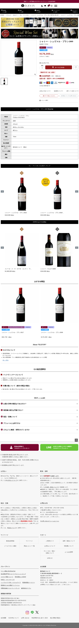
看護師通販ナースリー (28, 582)
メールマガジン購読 (10, 546)
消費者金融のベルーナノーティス (10, 588)
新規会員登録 (10, 541)
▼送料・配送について (51, 487)
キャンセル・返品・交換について (50, 552)
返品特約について (58, 91)
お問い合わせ (25, 618)
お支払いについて (49, 546)
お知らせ (50, 558)
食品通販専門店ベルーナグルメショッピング (13, 574)
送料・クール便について (71, 91)
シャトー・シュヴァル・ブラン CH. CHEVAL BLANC (45, 15)
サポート (43, 535)
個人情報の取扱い (55, 618)
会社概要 (43, 566)
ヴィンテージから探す (56, 11)
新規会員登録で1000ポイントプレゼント (22, 447)
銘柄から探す (21, 11)
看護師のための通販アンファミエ (10, 585)
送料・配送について (69, 541)
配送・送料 (44, 471)
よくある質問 (69, 552)
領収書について (69, 546)
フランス (8, 15)
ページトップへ (76, 440)
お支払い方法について (44, 91)
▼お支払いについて (11, 480)
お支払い (4, 471)
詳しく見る (5, 360)
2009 (14, 120)
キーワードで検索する (75, 11)
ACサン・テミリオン (18, 127)
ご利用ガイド (50, 541)
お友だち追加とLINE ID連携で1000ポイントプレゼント (62, 447)
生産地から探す (5, 11)
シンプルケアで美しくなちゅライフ (11, 582)
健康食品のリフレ (26, 588)
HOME (2, 15)
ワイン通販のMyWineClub (8, 571)
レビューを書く (44, 100)
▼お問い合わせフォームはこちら (49, 521)
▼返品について (11, 528)
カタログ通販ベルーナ (7, 577)
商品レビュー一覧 (29, 546)
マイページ (4, 535)
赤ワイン (15, 130)
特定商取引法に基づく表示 (40, 618)
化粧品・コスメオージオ (8, 579)
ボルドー (15, 15)
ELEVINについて (14, 618)
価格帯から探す (39, 11)
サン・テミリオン (24, 15)
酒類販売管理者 (6, 593)
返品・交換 (4, 503)
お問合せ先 (44, 503)
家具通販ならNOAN (20, 577)
